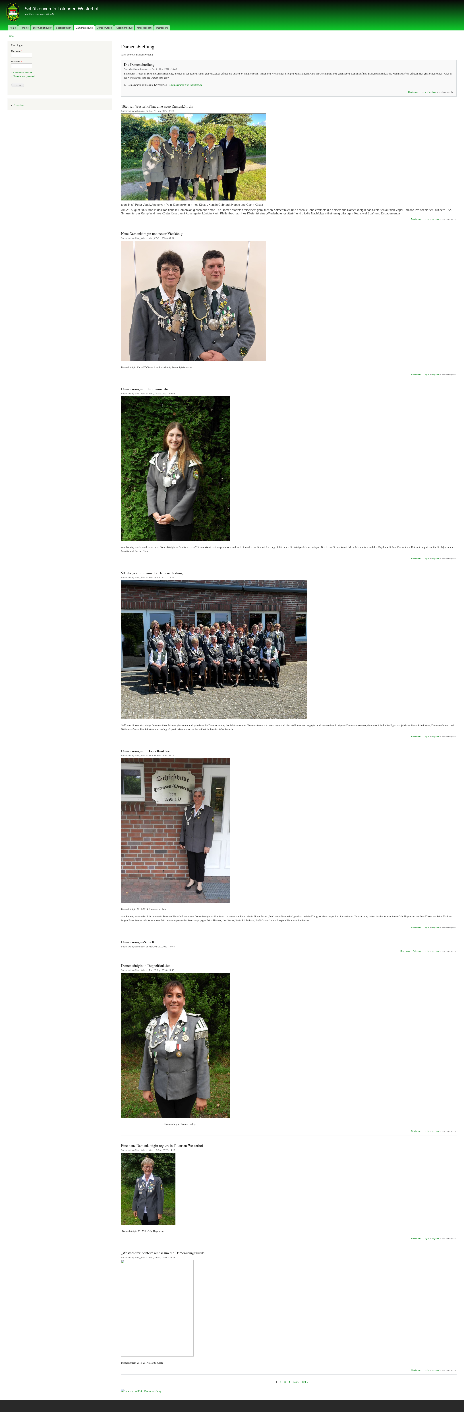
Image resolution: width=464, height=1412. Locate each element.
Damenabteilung (84, 27)
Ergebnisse (18, 105)
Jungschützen (104, 27)
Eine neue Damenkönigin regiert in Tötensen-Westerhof (162, 1145)
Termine (24, 27)
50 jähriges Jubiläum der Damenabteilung (152, 572)
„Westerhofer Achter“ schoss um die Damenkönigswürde (162, 1252)
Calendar (417, 951)
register (432, 91)
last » (305, 1382)
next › (296, 1382)
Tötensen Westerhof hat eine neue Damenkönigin (157, 106)
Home (13, 27)
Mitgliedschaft (144, 27)
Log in (423, 91)
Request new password (23, 76)
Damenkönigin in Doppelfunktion (146, 750)
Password (16, 61)
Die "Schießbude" (42, 27)
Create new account (22, 72)
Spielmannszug (124, 27)
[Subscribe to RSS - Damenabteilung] (141, 1389)
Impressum (162, 27)
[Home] (13, 12)
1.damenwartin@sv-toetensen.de (185, 84)
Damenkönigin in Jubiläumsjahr (144, 388)
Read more (413, 91)
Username (16, 51)
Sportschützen (63, 27)
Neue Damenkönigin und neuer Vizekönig (152, 233)
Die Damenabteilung (139, 64)
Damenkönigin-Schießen (139, 941)
